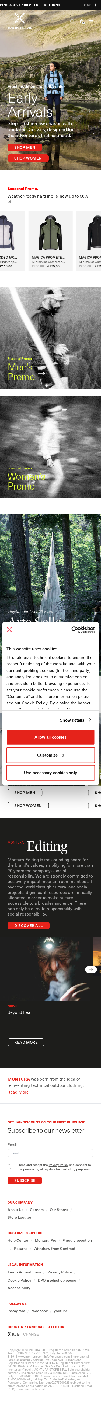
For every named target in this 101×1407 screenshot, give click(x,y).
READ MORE (26, 1042)
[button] (70, 21)
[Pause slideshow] (96, 5)
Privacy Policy (58, 1164)
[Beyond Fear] (45, 969)
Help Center (18, 1240)
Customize (47, 754)
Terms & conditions (24, 1272)
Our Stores (59, 1209)
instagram (16, 1310)
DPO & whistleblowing (57, 1280)
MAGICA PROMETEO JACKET (50, 257)
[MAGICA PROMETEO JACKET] (51, 232)
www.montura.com (31, 1356)
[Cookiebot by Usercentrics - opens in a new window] (72, 629)
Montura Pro (45, 1240)
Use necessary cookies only (50, 772)
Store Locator (19, 1217)
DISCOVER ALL (28, 925)
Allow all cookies (50, 737)
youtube (61, 1310)
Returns (20, 1248)
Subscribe (24, 1180)
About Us (15, 1209)
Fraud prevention (77, 1240)
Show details (72, 719)
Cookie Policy (19, 1280)
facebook (40, 1310)
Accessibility (19, 1287)
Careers (37, 1209)
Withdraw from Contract (54, 1248)
